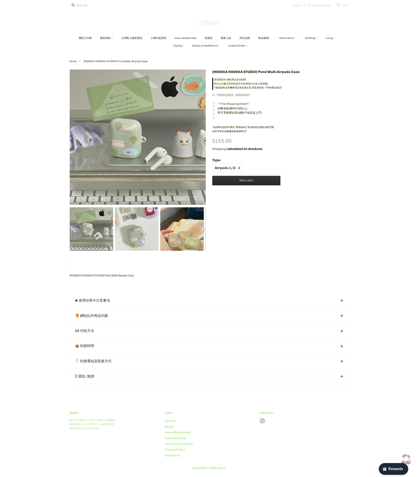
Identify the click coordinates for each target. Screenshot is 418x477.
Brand (169, 426)
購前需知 (105, 38)
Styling (178, 45)
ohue (221, 468)
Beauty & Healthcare (205, 45)
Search (170, 420)
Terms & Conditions (179, 443)
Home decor (287, 38)
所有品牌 (244, 38)
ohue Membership (178, 432)
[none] (91, 229)
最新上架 (226, 38)
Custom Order (237, 45)
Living (329, 38)
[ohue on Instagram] (262, 422)
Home (73, 61)
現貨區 (208, 38)
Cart (345, 5)
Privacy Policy (175, 449)
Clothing (310, 38)
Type (216, 160)
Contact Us (172, 455)
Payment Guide (175, 438)
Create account (319, 5)
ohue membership (185, 38)
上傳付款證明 (158, 38)
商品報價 (263, 38)
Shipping (219, 149)
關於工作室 (85, 38)
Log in (297, 5)
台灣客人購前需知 (131, 38)
